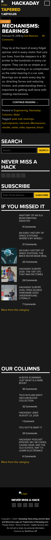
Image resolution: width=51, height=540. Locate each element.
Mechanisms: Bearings (20, 28)
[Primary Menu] (47, 3)
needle (6, 127)
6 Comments (29, 456)
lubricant (24, 123)
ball (20, 118)
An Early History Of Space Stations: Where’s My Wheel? (31, 235)
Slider (16, 114)
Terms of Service (23, 525)
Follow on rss (18, 175)
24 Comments (29, 280)
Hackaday (25, 3)
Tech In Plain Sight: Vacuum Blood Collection (31, 398)
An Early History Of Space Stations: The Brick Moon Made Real (33, 253)
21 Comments (29, 244)
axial (14, 118)
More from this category (15, 309)
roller (22, 127)
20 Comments (29, 261)
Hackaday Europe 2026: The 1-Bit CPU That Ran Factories (31, 271)
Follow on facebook (3, 175)
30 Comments (29, 389)
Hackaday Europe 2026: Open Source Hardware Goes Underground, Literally (30, 293)
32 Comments (29, 406)
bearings (29, 118)
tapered (30, 127)
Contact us (23, 175)
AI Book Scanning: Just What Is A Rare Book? (31, 380)
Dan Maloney (31, 35)
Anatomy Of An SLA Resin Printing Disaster (31, 218)
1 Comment (28, 421)
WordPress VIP (31, 531)
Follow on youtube (13, 175)
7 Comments (29, 304)
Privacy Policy (8, 525)
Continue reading (31, 103)
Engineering (21, 110)
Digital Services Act (39, 525)
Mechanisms (38, 123)
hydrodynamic (10, 123)
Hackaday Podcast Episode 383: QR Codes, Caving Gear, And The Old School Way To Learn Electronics (33, 445)
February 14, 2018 (11, 35)
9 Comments (29, 226)
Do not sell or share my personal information (25, 528)
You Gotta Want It (30, 427)
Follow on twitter (8, 175)
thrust (40, 127)
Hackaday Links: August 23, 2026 (29, 414)
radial (14, 127)
